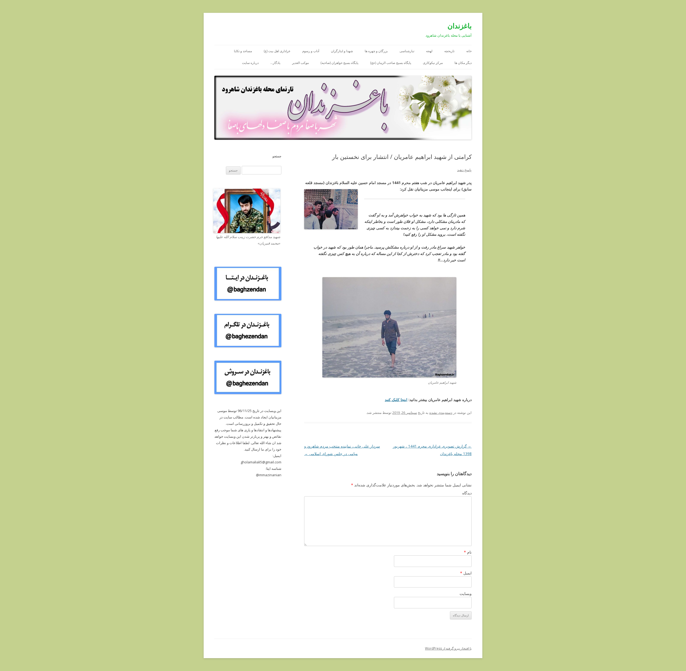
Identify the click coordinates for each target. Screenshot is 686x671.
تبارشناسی (407, 51)
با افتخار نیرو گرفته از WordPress (448, 648)
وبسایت (466, 593)
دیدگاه (467, 492)
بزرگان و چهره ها (376, 51)
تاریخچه (449, 51)
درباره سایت (250, 62)
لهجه (429, 51)
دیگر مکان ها (463, 62)
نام (468, 552)
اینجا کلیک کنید (396, 399)
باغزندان (460, 25)
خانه (469, 51)
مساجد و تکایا (243, 51)
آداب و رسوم (310, 51)
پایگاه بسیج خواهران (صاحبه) (339, 62)
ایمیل (466, 572)
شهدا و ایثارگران (342, 51)
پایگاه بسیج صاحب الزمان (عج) (390, 62)
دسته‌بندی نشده (440, 412)
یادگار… (275, 62)
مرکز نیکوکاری (433, 62)
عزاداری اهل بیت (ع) (277, 51)
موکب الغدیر (300, 62)
